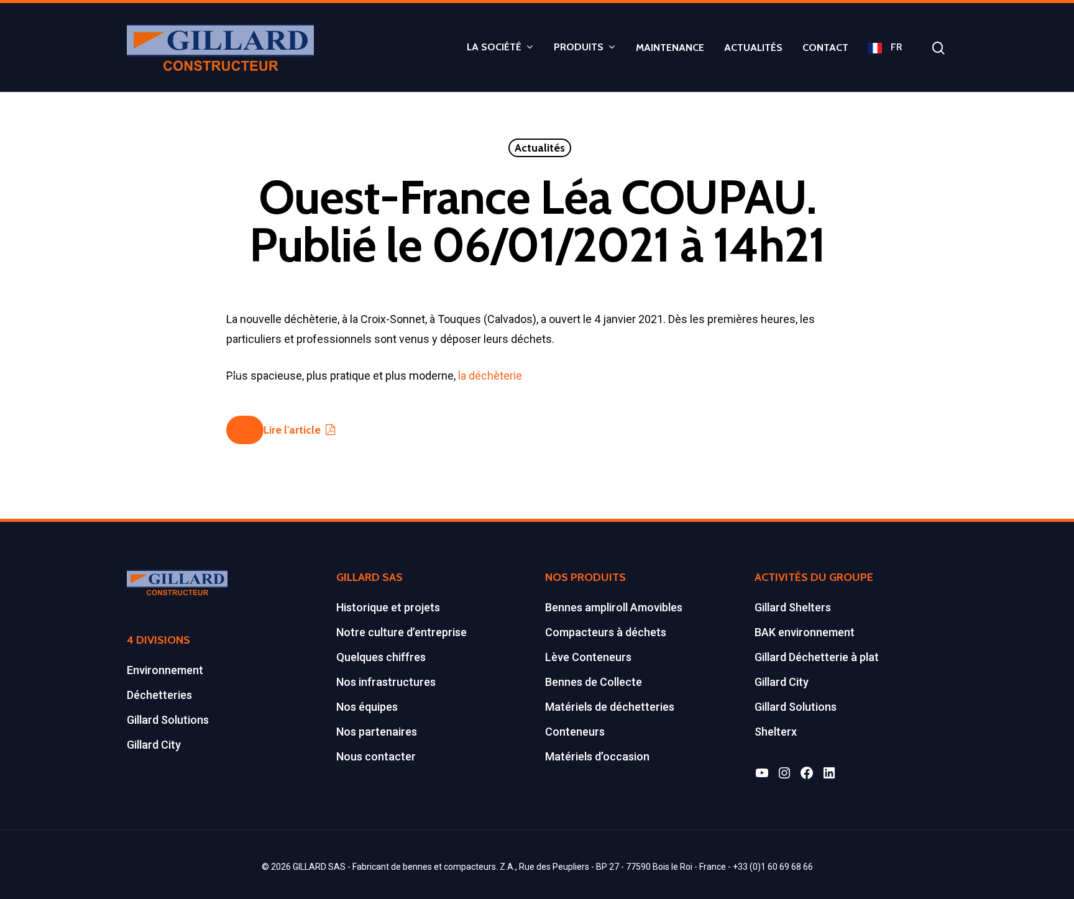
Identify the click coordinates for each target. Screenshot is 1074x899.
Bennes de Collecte (593, 681)
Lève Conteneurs (588, 657)
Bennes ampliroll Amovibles (613, 607)
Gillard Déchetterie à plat (817, 657)
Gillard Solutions (168, 719)
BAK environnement (805, 632)
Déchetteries (159, 694)
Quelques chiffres (381, 657)
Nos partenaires (376, 731)
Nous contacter (376, 756)
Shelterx (776, 731)
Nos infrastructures (386, 681)
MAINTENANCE (670, 48)
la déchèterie (490, 375)
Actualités (540, 148)
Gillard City (154, 744)
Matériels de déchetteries (609, 706)
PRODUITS (579, 47)
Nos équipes (367, 706)
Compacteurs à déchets (605, 632)
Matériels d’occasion (597, 756)
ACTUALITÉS (753, 48)
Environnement (165, 670)
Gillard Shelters (793, 607)
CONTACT (825, 48)
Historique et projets (388, 607)
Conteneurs (575, 731)
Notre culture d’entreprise (401, 632)
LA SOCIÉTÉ (494, 47)
